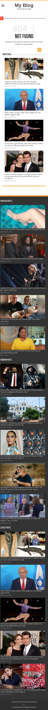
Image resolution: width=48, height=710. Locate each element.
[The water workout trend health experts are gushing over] (22, 216)
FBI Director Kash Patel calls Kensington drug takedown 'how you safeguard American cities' (22, 391)
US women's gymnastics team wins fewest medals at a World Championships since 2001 (24, 144)
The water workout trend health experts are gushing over (22, 229)
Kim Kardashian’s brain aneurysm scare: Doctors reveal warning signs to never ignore (21, 457)
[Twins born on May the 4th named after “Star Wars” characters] (22, 306)
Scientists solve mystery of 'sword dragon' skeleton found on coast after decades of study (22, 83)
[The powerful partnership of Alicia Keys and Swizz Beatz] (22, 246)
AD (20, 702)
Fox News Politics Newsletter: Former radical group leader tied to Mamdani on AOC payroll (23, 691)
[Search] (39, 50)
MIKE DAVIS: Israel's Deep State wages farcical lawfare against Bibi (24, 18)
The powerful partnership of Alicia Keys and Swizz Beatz (21, 259)
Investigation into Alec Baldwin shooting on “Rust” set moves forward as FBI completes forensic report (21, 488)
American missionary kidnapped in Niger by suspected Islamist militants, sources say (21, 424)
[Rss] (24, 704)
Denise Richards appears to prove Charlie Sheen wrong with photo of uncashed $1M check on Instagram (23, 176)
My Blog (24, 5)
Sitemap (34, 702)
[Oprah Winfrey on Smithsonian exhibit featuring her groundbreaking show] (22, 338)
